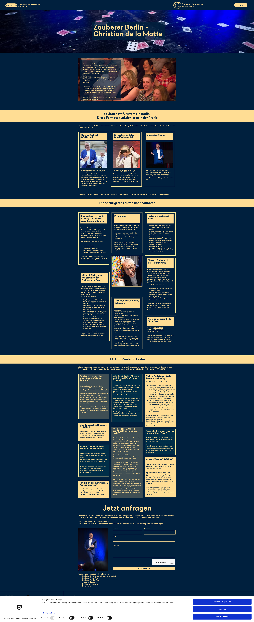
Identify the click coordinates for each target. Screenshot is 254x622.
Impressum (134, 596)
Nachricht (116, 545)
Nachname (147, 528)
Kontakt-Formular (167, 335)
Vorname (115, 528)
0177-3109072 (158, 328)
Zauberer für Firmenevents (159, 194)
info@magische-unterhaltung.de (29, 4)
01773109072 (160, 369)
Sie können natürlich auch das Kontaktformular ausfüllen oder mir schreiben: (121, 524)
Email (114, 536)
